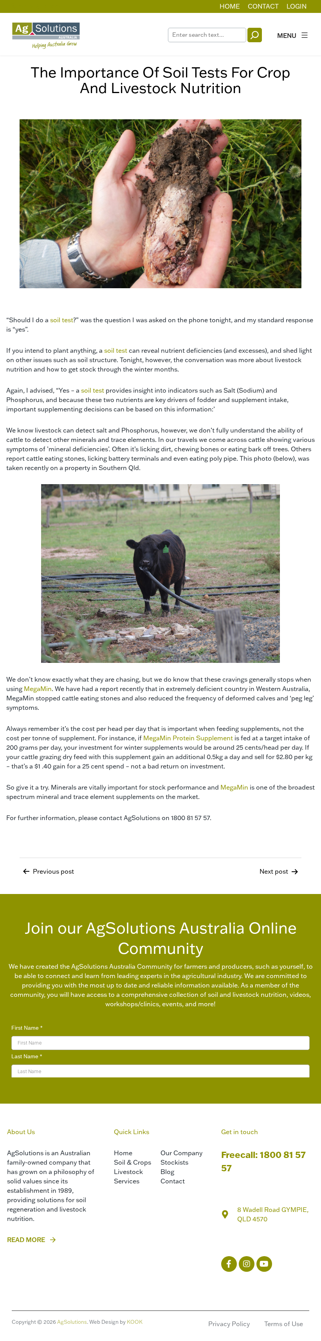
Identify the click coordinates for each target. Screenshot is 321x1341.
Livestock (128, 1172)
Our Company (181, 1153)
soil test (61, 320)
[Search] (254, 35)
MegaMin (38, 689)
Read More (26, 1240)
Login (297, 6)
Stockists (174, 1162)
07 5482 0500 (39, 6)
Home (230, 6)
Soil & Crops (132, 1162)
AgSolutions (72, 1322)
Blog (167, 1172)
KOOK (134, 1322)
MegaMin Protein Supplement (188, 738)
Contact (263, 6)
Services (126, 1181)
